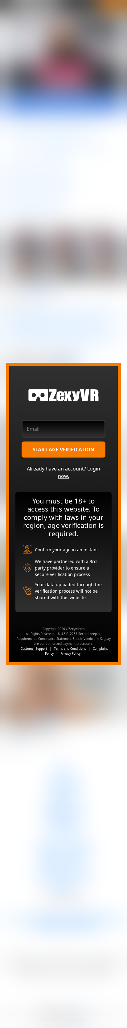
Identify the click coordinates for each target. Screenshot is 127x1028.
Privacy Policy (70, 653)
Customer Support (34, 648)
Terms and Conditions (70, 648)
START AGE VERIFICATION (63, 449)
